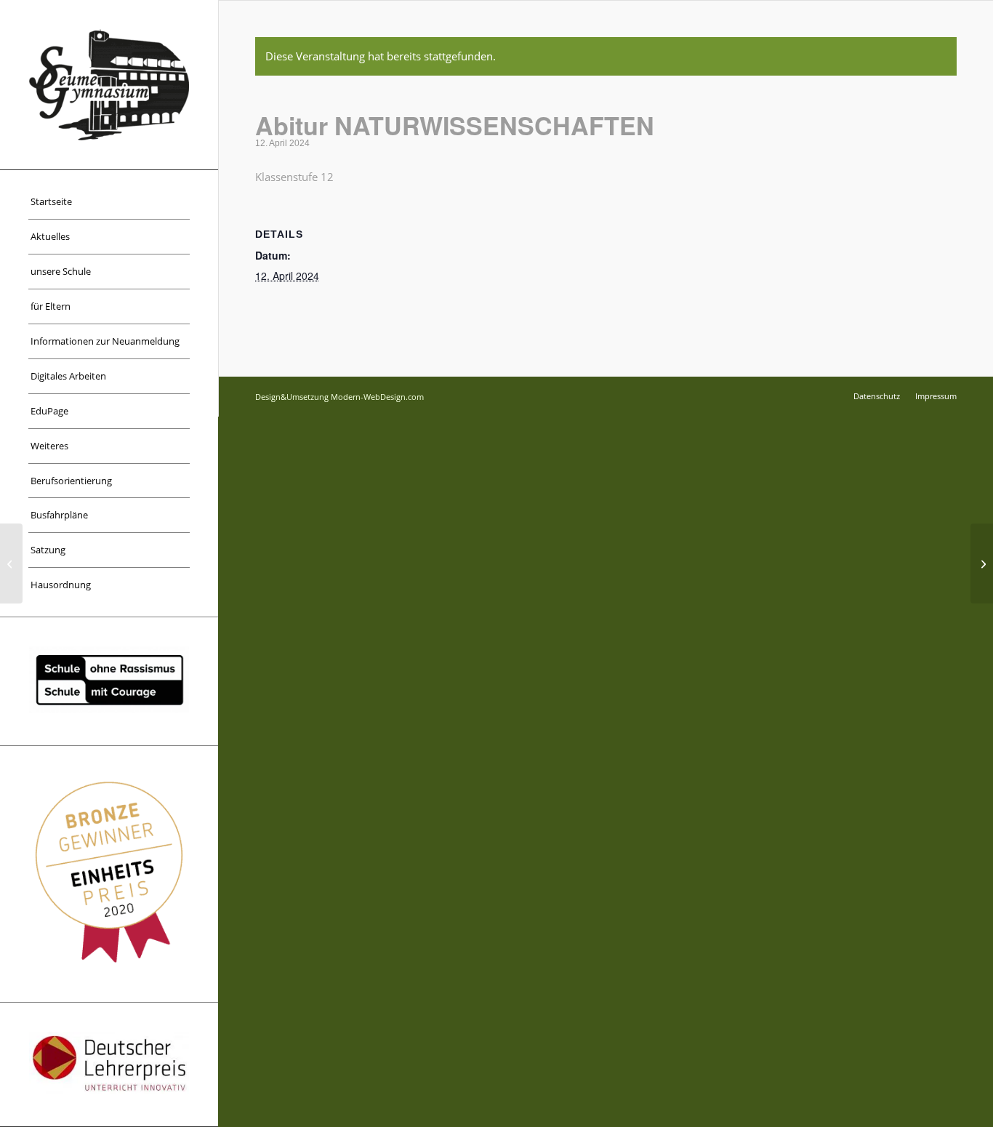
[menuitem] (109, 202)
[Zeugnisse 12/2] (11, 563)
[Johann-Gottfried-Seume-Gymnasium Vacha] (109, 84)
